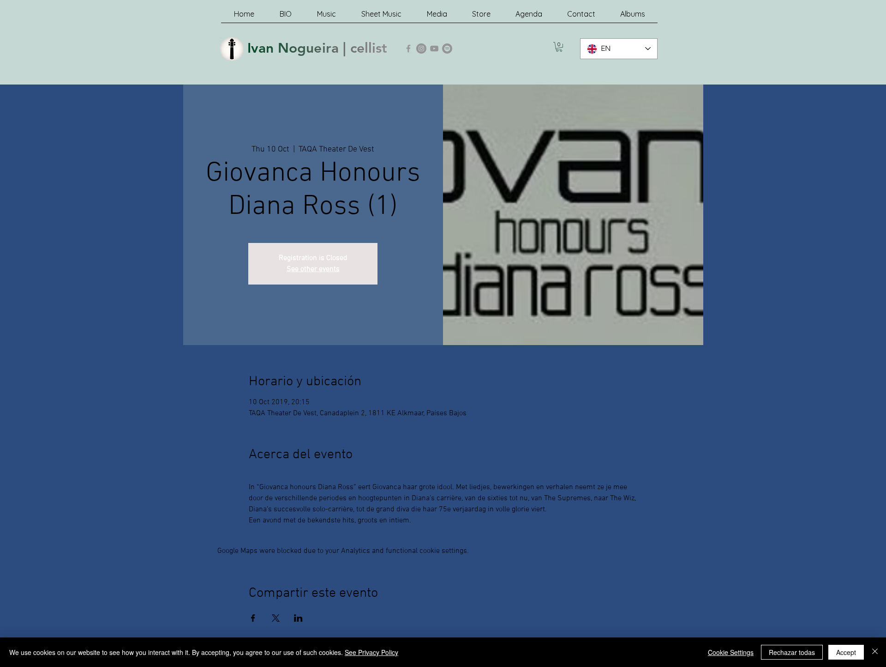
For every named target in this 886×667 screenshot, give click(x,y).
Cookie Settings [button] (731, 652)
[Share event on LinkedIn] (298, 618)
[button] (559, 47)
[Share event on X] (275, 618)
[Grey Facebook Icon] (408, 48)
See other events (313, 269)
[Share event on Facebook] (253, 618)
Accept (846, 652)
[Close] (874, 652)
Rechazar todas (792, 652)
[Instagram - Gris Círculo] (421, 48)
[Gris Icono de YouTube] (434, 48)
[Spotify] (447, 48)
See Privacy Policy (371, 652)
